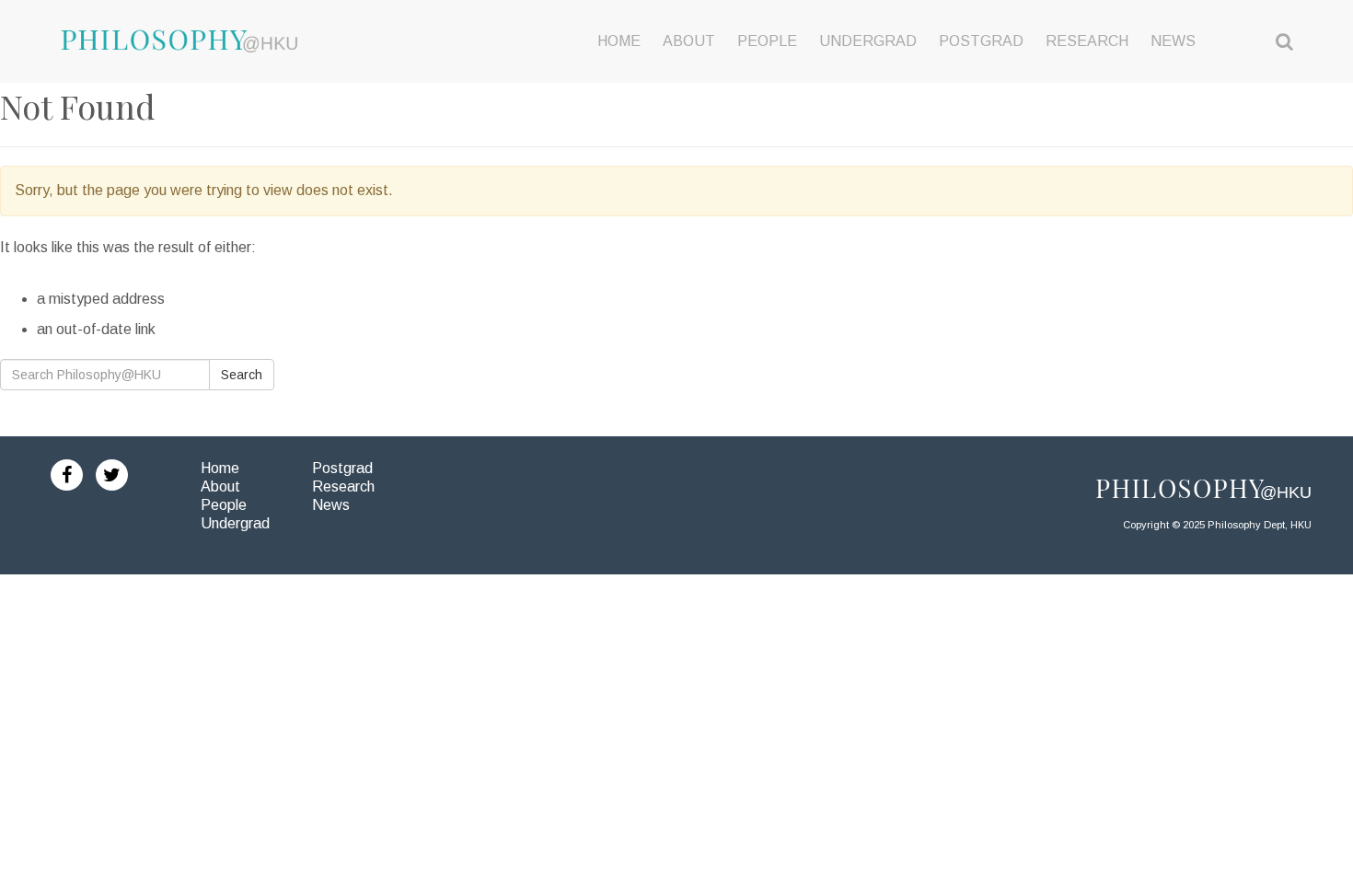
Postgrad (342, 468)
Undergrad (235, 523)
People (224, 505)
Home (220, 468)
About (220, 486)
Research (343, 486)
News (331, 505)
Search (241, 374)
